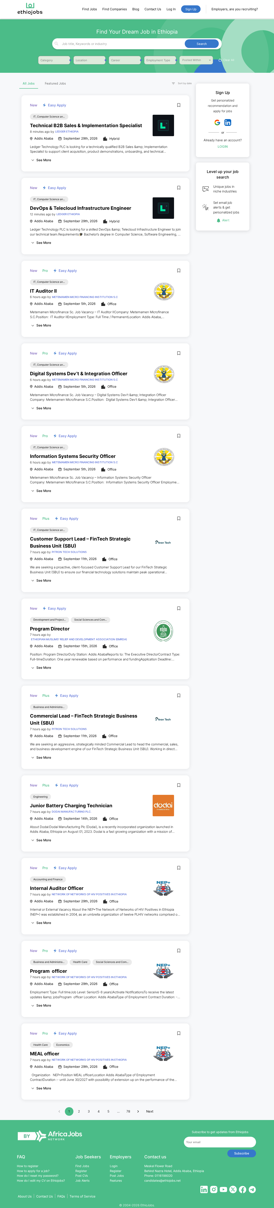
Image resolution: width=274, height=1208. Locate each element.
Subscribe (241, 1153)
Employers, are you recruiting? (234, 9)
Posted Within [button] (191, 60)
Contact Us (152, 9)
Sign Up (191, 9)
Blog (135, 9)
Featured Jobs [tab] (55, 83)
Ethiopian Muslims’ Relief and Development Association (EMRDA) (79, 639)
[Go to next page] (138, 1111)
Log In (171, 9)
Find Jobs (89, 9)
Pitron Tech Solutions (69, 552)
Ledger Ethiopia (67, 131)
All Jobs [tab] (29, 83)
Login (223, 146)
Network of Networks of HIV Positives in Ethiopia (89, 894)
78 (128, 1111)
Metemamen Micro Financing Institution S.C (85, 297)
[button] (180, 83)
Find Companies (114, 9)
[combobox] (136, 44)
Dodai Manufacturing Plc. (71, 811)
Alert (225, 220)
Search (202, 44)
